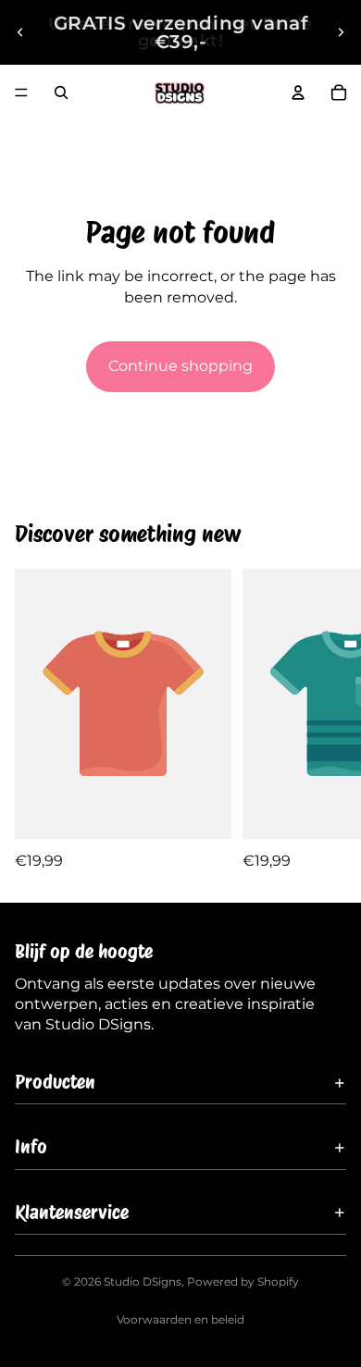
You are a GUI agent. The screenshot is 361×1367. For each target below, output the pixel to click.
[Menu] (21, 92)
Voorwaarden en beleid (180, 1319)
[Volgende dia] (340, 32)
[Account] (298, 92)
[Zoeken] (61, 92)
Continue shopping (180, 366)
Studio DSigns (142, 1281)
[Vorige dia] (20, 32)
